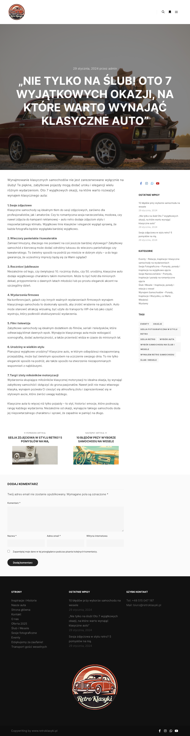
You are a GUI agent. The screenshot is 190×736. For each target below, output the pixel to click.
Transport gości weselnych (29, 646)
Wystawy (143, 303)
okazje (157, 324)
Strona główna (20, 609)
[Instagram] (146, 183)
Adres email (54, 535)
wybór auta (167, 339)
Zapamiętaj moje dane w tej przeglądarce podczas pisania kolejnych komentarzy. (55, 551)
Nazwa (12, 535)
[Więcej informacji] (169, 12)
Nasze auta (18, 605)
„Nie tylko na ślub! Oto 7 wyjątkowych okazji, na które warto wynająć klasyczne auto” (158, 219)
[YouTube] (157, 183)
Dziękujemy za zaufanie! (27, 642)
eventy (144, 324)
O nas (15, 619)
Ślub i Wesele (148, 360)
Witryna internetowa (96, 535)
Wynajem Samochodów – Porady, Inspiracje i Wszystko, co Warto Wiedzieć (156, 296)
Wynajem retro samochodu (157, 354)
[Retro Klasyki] (16, 12)
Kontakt (16, 614)
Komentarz (13, 503)
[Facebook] (141, 183)
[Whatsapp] (152, 183)
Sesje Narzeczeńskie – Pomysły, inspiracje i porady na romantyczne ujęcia (157, 277)
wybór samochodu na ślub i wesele (157, 346)
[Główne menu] (176, 12)
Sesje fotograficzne (24, 633)
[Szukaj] (163, 12)
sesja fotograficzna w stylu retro (158, 331)
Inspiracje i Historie (24, 600)
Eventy (15, 637)
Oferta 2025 (19, 623)
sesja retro (147, 339)
